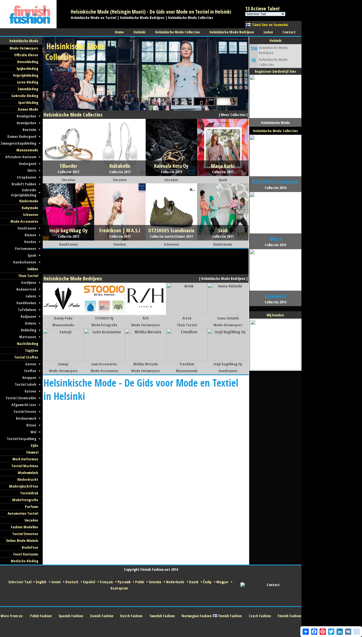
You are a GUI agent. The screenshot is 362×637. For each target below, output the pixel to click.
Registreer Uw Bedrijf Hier (275, 71)
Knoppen (29, 377)
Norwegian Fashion (197, 615)
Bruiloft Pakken (24, 183)
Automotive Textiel (23, 513)
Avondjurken (26, 122)
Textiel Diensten (25, 533)
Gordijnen (28, 282)
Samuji (63, 363)
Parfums (31, 506)
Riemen (30, 234)
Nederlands (175, 581)
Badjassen (28, 316)
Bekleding (28, 330)
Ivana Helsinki (228, 318)
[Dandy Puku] (63, 313)
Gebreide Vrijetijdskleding (23, 192)
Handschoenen (24, 262)
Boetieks (29, 129)
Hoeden (30, 241)
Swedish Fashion (162, 615)
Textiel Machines (24, 465)
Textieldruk (29, 493)
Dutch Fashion (131, 615)
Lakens (31, 296)
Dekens (30, 323)
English (41, 581)
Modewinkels (28, 472)
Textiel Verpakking (21, 438)
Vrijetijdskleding (25, 75)
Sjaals (31, 255)
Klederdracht (27, 479)
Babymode (30, 207)
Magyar (222, 581)
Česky (207, 581)
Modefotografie (25, 499)
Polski (139, 581)
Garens (30, 363)
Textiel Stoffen (26, 357)
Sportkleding (28, 102)
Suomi (56, 581)
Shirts (31, 170)
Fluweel (32, 452)
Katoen (30, 391)
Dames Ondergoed (21, 136)
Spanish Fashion (71, 615)
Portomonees (25, 248)
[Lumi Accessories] (104, 359)
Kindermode (28, 200)
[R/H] (145, 313)
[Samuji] (63, 359)
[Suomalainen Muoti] (28, 26)
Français (106, 581)
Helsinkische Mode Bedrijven (223, 278)
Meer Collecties (233, 114)
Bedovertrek (26, 289)
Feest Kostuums (25, 554)
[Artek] (186, 313)
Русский (124, 581)
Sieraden (31, 520)
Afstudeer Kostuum (20, 156)
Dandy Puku (63, 318)
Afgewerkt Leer (24, 404)
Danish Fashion (101, 615)
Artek (186, 318)
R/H (145, 318)
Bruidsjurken (26, 116)
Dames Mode (28, 109)
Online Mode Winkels (22, 540)
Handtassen (27, 228)
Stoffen (30, 370)
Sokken (32, 268)
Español (89, 581)
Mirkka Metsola (145, 363)
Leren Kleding (27, 82)
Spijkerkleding (27, 68)
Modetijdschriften (23, 486)
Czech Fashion (260, 615)
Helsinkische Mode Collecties (273, 62)
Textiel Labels (25, 384)
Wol (33, 431)
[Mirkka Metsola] (145, 359)
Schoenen (30, 214)
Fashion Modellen (24, 526)
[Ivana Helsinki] (227, 313)
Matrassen (27, 336)
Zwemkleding (28, 88)
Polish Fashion (41, 615)
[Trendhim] (186, 359)
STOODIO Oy (104, 318)
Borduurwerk (26, 418)
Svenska (155, 581)
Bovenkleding (27, 61)
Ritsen (31, 425)
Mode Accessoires (24, 221)
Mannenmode (27, 150)
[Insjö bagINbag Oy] (227, 359)
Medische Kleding (24, 560)
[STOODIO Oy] (104, 313)
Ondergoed (27, 163)
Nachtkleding (27, 343)
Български (119, 588)
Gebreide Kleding (24, 95)
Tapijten (31, 350)
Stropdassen (26, 177)
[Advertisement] (146, 261)
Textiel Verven (24, 411)
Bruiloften (30, 547)
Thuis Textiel (28, 275)
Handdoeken (26, 302)
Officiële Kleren (26, 54)
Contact (273, 584)
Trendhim (186, 363)
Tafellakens (27, 309)
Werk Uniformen (25, 459)
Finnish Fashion (230, 615)
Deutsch (71, 581)
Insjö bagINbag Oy (228, 363)
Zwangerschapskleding (18, 143)
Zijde (34, 445)
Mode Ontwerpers (24, 48)
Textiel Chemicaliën (20, 397)
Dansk (193, 581)
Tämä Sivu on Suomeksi (270, 24)
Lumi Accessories (104, 363)
